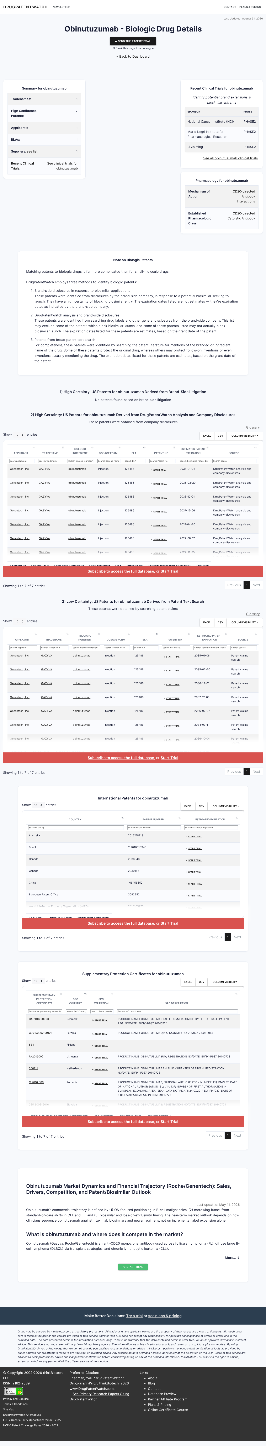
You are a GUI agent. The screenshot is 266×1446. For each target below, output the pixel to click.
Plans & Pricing (250, 6)
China (32, 882)
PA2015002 (36, 1056)
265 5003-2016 (39, 1104)
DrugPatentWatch (25, 7)
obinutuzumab (77, 468)
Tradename (50, 453)
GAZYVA (44, 468)
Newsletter (61, 6)
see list (32, 151)
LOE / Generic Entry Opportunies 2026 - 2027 (32, 1420)
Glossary (253, 427)
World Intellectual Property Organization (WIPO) (59, 906)
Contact (230, 6)
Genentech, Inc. (20, 468)
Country (75, 819)
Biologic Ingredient (80, 451)
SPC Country (75, 1001)
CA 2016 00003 (39, 1019)
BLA (134, 453)
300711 (33, 1068)
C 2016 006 (36, 1082)
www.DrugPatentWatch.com (92, 1389)
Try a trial (134, 1316)
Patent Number (153, 819)
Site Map (8, 1409)
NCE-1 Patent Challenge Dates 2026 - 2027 (30, 1425)
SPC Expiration (101, 1001)
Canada (33, 859)
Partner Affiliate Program (167, 1399)
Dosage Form (108, 453)
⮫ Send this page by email (133, 41)
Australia (34, 835)
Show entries (20, 434)
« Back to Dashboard (133, 56)
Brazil (32, 847)
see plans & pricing (165, 1316)
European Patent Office (43, 894)
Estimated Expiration (210, 819)
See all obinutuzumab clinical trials (230, 158)
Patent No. (161, 453)
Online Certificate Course (168, 1410)
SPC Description (176, 1003)
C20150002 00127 (40, 1032)
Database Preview (162, 1394)
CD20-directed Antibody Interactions (244, 196)
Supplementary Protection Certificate (44, 999)
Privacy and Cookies (16, 1398)
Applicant (21, 453)
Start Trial (169, 571)
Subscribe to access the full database (121, 571)
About (153, 1378)
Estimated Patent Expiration (193, 451)
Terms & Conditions (15, 1404)
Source (234, 453)
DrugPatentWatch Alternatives (22, 1414)
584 (31, 1044)
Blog (151, 1383)
